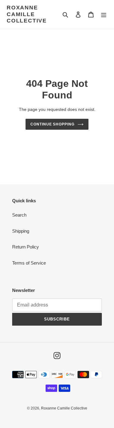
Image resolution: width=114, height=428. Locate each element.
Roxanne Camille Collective (27, 14)
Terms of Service (29, 262)
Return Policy (25, 246)
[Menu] (103, 14)
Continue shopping (52, 124)
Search (19, 214)
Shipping (20, 231)
